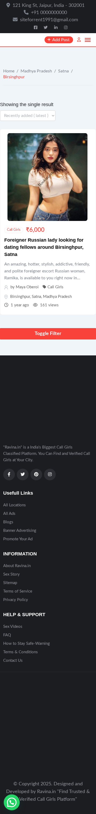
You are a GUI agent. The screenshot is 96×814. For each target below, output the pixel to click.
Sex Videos (12, 627)
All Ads (9, 514)
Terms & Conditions (20, 652)
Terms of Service (17, 591)
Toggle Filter (48, 333)
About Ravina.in (17, 566)
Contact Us (13, 661)
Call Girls (14, 230)
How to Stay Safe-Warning (26, 644)
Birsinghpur (20, 297)
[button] (12, 802)
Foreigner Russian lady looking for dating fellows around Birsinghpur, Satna (43, 247)
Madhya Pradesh (36, 71)
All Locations (14, 505)
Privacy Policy (15, 600)
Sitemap (10, 583)
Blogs (8, 522)
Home (8, 71)
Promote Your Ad (18, 539)
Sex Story (11, 574)
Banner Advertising (19, 531)
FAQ (7, 635)
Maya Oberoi (27, 287)
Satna (63, 71)
